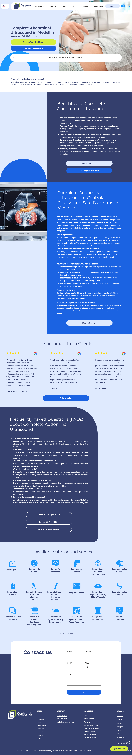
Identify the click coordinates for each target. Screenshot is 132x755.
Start (39, 716)
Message (70, 674)
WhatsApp (120, 737)
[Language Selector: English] (5, 6)
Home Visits (42, 725)
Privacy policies (52, 751)
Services (41, 719)
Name (69, 652)
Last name (89, 652)
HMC (27, 751)
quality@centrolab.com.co (65, 722)
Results (40, 735)
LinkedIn (119, 723)
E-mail (69, 663)
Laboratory (41, 722)
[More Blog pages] (76, 6)
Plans (39, 738)
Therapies (41, 729)
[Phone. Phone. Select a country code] (88, 667)
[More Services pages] (43, 6)
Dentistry (41, 732)
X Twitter (119, 734)
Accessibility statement (83, 751)
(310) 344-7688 (62, 716)
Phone (87, 663)
